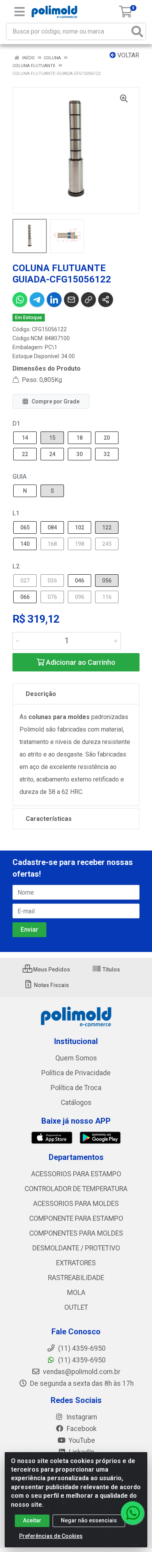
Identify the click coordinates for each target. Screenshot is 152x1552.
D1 (16, 423)
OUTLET (76, 1307)
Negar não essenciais (89, 1520)
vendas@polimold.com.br (80, 1372)
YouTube (81, 1440)
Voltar (127, 55)
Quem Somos (76, 1058)
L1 (15, 513)
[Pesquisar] (137, 31)
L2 (15, 566)
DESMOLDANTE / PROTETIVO (76, 1248)
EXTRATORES (76, 1263)
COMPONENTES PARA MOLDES (76, 1233)
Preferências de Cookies (51, 1536)
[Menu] (19, 12)
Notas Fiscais (51, 985)
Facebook (81, 1429)
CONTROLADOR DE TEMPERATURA (76, 1189)
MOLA (76, 1292)
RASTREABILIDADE (76, 1278)
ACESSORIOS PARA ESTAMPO (76, 1174)
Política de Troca (76, 1088)
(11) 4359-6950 (81, 1360)
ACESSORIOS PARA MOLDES (76, 1204)
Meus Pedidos (51, 969)
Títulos (110, 969)
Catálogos (76, 1102)
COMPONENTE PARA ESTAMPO (76, 1218)
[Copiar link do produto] (88, 299)
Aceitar (32, 1520)
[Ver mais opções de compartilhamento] (105, 299)
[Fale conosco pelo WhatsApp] (132, 1513)
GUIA (19, 476)
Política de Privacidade (76, 1073)
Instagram (81, 1417)
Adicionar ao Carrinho (79, 662)
